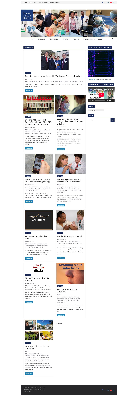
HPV (62, 188)
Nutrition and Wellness (62, 134)
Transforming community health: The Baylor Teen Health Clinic (53, 76)
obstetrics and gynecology (71, 81)
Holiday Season (43, 244)
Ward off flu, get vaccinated (69, 236)
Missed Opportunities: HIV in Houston (38, 279)
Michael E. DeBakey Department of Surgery (66, 132)
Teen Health (80, 81)
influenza (59, 243)
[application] (101, 94)
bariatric (60, 129)
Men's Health (38, 131)
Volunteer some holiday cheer (36, 237)
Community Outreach (30, 355)
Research (75, 134)
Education (46, 355)
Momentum (41, 39)
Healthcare (61, 81)
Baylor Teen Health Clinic (32, 81)
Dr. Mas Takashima (62, 297)
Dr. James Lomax (30, 244)
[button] (45, 39)
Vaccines (79, 190)
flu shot (68, 241)
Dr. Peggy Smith (55, 81)
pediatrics (70, 134)
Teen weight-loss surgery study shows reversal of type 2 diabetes (70, 121)
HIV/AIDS (32, 188)
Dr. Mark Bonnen (65, 187)
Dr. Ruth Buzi (47, 129)
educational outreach (30, 357)
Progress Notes (88, 39)
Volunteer (33, 247)
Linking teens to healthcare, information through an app (38, 180)
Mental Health (34, 245)
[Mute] (110, 100)
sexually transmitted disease (31, 133)
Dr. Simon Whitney (62, 241)
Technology (48, 188)
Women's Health (48, 133)
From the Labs (92, 79)
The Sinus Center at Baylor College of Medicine (67, 300)
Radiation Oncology (61, 190)
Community (40, 81)
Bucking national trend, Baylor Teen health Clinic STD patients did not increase (38, 122)
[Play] (90, 100)
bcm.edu (100, 39)
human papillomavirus (69, 188)
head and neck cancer (75, 187)
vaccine (80, 243)
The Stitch (76, 39)
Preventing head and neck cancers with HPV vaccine (69, 180)
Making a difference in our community (37, 347)
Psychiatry (45, 245)
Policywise (65, 39)
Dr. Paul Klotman (47, 81)
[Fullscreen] (112, 100)
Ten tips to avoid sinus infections (67, 290)
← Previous (58, 323)
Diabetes (73, 129)
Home (33, 39)
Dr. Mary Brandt (79, 129)
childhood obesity (67, 129)
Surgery (79, 134)
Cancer (59, 187)
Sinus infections (71, 298)
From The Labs (53, 39)
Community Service (39, 355)
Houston (32, 131)
